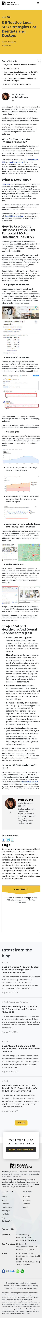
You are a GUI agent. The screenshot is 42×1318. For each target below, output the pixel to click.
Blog (3, 1217)
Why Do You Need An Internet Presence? (19, 65)
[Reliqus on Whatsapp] (22, 1271)
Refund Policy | (16, 1288)
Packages (6, 1210)
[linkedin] (13, 100)
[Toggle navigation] (38, 3)
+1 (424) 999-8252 (27, 1249)
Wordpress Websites (18, 1002)
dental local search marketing (15, 849)
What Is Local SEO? (11, 68)
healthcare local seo (15, 852)
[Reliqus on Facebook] (3, 1271)
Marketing (27, 1200)
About (4, 1200)
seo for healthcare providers (21, 877)
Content (26, 1203)
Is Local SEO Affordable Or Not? (18, 84)
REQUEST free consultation (21, 1149)
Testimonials (7, 1207)
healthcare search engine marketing (18, 853)
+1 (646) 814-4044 (27, 1240)
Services (5, 1203)
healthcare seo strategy (22, 857)
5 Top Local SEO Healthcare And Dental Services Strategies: (19, 79)
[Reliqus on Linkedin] (10, 1271)
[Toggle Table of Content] (37, 61)
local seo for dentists (11, 862)
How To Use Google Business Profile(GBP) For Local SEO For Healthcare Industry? (20, 73)
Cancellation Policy (29, 1288)
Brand (25, 1207)
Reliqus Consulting (9, 42)
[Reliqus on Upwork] (17, 1271)
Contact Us (6, 1221)
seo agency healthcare (22, 873)
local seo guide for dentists (13, 868)
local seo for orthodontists (24, 865)
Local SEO (6, 17)
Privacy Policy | (27, 1286)
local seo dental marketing (24, 860)
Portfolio (5, 1214)
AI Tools (5, 962)
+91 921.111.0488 (28, 1262)
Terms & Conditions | (12, 1286)
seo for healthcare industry (24, 876)
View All (21, 1123)
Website (26, 1197)
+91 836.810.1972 (23, 1264)
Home (4, 1197)
